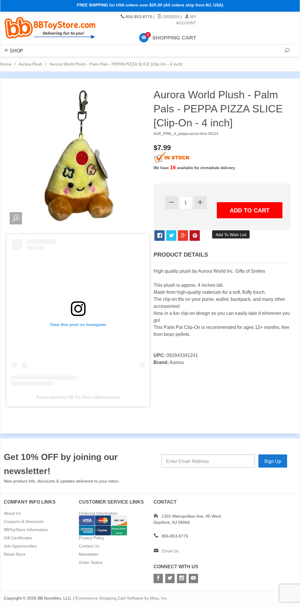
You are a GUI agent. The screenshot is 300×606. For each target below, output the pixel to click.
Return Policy (91, 529)
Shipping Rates (93, 521)
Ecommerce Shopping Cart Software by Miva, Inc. (122, 598)
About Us (12, 513)
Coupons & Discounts (24, 521)
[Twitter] (170, 578)
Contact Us (89, 546)
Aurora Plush (30, 64)
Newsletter (88, 554)
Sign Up (272, 461)
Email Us (170, 551)
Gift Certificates (18, 537)
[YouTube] (193, 578)
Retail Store (14, 554)
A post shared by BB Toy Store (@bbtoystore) (78, 397)
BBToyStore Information (26, 529)
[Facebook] (158, 578)
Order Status (91, 562)
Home (5, 64)
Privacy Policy (91, 537)
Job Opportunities (20, 546)
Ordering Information (98, 513)
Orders (170, 16)
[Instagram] (181, 578)
